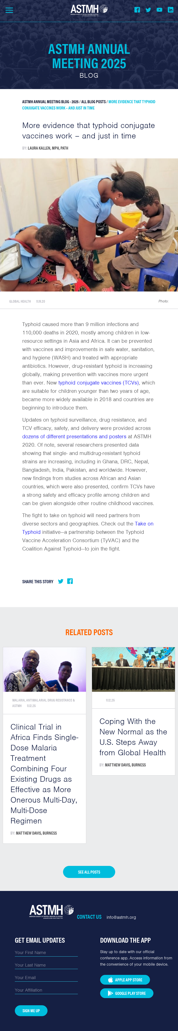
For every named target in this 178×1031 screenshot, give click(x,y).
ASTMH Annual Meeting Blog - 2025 (50, 101)
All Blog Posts (93, 101)
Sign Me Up (31, 1010)
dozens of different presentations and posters (74, 436)
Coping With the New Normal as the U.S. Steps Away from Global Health (133, 737)
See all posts (89, 872)
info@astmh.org (121, 917)
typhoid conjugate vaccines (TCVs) (98, 382)
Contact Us (89, 916)
